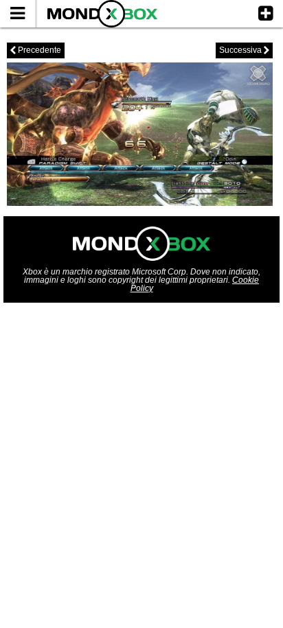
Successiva (244, 50)
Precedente (35, 50)
